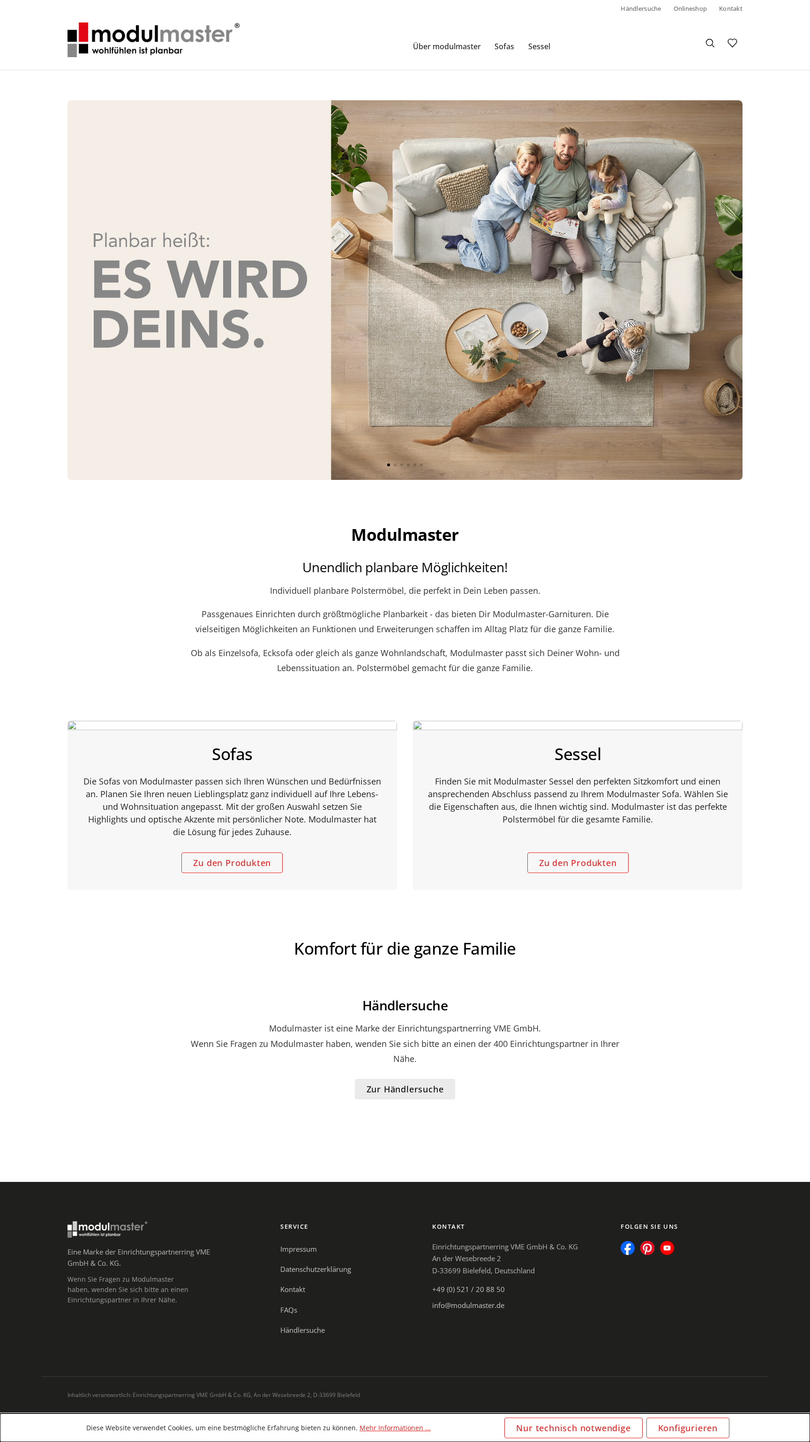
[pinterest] (647, 1248)
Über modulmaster (447, 46)
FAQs (288, 1310)
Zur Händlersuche (405, 1089)
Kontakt (730, 8)
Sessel (539, 46)
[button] (388, 464)
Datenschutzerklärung (315, 1269)
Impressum (298, 1249)
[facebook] (628, 1248)
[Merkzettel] (732, 43)
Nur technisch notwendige (573, 1428)
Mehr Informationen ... (395, 1427)
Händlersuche (641, 8)
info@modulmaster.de (468, 1305)
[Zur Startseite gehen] (154, 39)
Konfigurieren (688, 1428)
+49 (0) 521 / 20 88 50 (468, 1289)
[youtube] (667, 1248)
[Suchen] (709, 43)
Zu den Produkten (232, 862)
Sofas (504, 46)
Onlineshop (690, 8)
